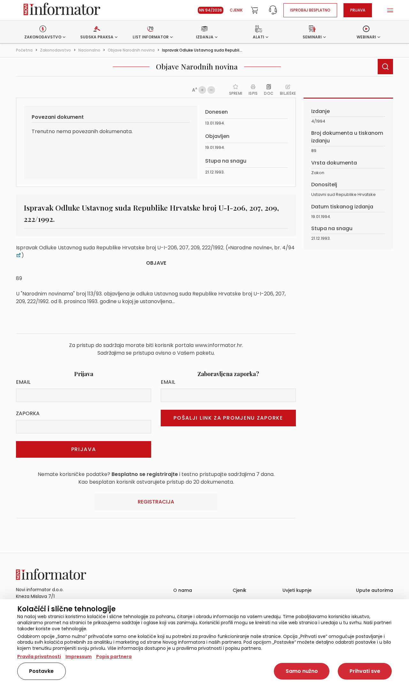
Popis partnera (114, 656)
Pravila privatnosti (39, 656)
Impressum (79, 656)
